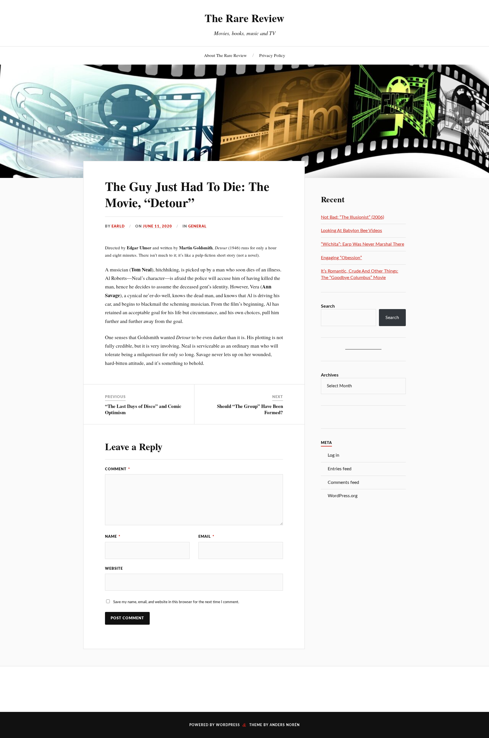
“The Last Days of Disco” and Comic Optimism (143, 409)
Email (206, 536)
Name (113, 536)
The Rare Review (244, 18)
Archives (329, 375)
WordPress (228, 725)
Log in (333, 455)
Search (328, 306)
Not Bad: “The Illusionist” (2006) (352, 217)
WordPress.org (342, 496)
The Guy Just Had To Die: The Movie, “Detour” (187, 194)
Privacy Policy (272, 55)
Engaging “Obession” (341, 258)
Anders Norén (285, 725)
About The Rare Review (225, 55)
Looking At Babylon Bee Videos (351, 230)
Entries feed (339, 469)
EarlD (118, 226)
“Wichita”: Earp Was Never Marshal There (362, 244)
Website (114, 568)
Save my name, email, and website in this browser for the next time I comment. (176, 602)
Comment (117, 469)
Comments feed (343, 482)
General (197, 226)
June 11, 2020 (157, 226)
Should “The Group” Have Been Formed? (250, 409)
